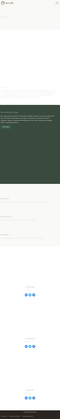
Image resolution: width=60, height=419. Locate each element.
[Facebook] (26, 294)
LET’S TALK (6, 127)
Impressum (4, 416)
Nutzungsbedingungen (27, 416)
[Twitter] (30, 294)
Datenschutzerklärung (14, 416)
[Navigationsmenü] (57, 3)
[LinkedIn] (33, 294)
